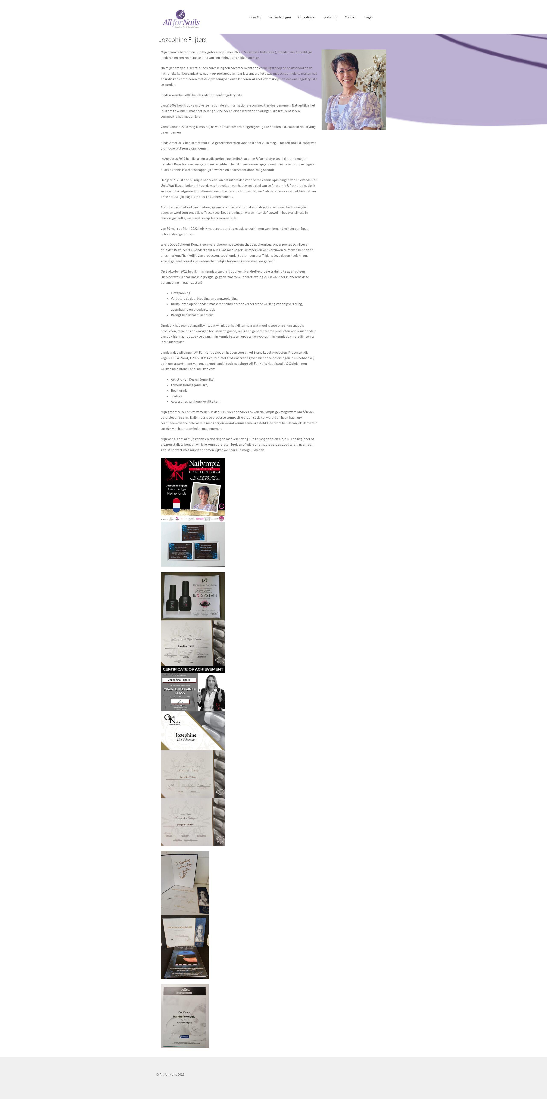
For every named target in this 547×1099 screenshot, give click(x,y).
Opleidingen (307, 17)
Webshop (330, 17)
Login (368, 17)
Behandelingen (280, 17)
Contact (351, 17)
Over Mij (255, 17)
